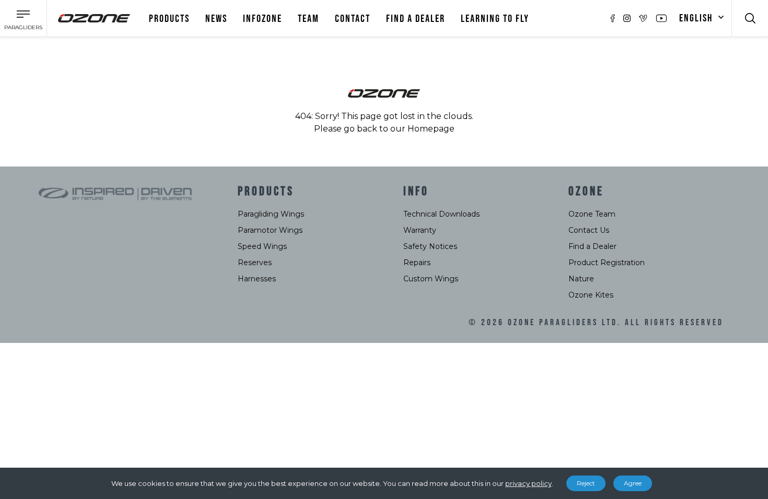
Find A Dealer (415, 19)
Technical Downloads (441, 214)
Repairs (416, 262)
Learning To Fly (495, 19)
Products (169, 19)
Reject (586, 483)
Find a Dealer (592, 246)
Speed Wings (262, 246)
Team (308, 19)
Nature (581, 278)
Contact (352, 19)
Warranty (419, 230)
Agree (633, 483)
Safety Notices (430, 246)
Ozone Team (591, 214)
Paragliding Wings (271, 214)
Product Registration (606, 262)
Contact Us (588, 230)
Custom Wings (430, 278)
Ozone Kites (590, 295)
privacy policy (528, 483)
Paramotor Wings (270, 230)
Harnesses (257, 278)
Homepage (431, 129)
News (216, 19)
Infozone (262, 19)
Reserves (255, 262)
